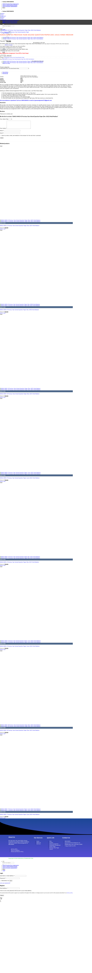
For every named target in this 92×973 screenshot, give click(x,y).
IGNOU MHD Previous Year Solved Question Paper (16, 32)
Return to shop (8, 45)
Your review (3, 128)
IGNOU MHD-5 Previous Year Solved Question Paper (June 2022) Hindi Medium (20, 478)
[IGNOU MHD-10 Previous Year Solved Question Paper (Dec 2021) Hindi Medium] (20, 389)
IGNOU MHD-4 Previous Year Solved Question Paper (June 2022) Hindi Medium (20, 646)
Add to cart (9, 55)
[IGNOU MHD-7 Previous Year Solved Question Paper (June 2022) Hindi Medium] (20, 809)
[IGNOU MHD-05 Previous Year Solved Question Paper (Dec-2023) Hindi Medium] (23, 37)
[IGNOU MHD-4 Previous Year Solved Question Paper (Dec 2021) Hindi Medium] (20, 557)
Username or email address (7, 875)
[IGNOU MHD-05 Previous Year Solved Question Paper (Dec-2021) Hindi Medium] (23, 38)
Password (3, 878)
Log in (11, 880)
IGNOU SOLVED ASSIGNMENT (10, 6)
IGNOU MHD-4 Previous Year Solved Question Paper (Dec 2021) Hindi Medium (19, 562)
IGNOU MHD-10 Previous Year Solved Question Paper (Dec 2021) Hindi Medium (19, 393)
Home (1, 32)
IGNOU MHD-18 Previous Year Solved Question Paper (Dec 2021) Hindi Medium (19, 730)
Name (2, 130)
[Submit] (3, 27)
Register (2, 895)
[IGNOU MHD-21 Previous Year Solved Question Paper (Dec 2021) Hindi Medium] (20, 221)
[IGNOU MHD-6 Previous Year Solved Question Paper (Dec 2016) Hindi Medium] (20, 305)
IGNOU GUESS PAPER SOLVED (10, 5)
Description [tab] (5, 72)
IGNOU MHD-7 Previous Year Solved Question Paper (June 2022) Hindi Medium (20, 814)
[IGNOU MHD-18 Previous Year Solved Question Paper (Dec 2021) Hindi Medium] (20, 725)
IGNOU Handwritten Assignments (11, 4)
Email (1, 133)
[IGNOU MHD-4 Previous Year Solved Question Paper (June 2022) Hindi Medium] (20, 641)
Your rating (3, 119)
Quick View (3, 223)
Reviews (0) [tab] (5, 73)
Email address (4, 888)
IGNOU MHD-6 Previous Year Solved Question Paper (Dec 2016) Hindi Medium (19, 309)
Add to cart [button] (3, 229)
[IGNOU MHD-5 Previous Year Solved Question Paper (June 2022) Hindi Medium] (20, 473)
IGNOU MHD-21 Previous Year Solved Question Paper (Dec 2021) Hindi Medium (19, 225)
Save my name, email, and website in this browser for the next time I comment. (21, 135)
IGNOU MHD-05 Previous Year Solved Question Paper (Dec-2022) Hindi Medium (18, 59)
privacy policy (70, 892)
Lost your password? (5, 883)
